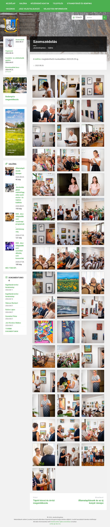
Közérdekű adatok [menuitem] (40, 3)
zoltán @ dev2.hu (55, 524)
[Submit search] (104, 17)
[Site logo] (10, 32)
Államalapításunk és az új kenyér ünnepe (90, 501)
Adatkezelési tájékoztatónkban (61, 521)
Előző (35, 497)
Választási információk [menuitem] (55, 9)
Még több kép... (11, 268)
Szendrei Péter (11, 316)
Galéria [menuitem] (23, 3)
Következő (99, 497)
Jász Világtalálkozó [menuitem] (29, 9)
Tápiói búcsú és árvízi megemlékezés (44, 501)
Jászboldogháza (39, 48)
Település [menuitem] (58, 3)
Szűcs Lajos (10, 310)
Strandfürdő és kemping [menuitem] (79, 3)
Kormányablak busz (12, 67)
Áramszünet (20, 40)
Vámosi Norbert (11, 303)
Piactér (9, 71)
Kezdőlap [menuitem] (10, 3)
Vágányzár (9, 51)
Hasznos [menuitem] (10, 9)
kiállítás (38, 59)
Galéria (50, 48)
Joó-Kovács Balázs (13, 323)
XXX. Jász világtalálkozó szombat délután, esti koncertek (20, 250)
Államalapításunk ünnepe (20, 170)
